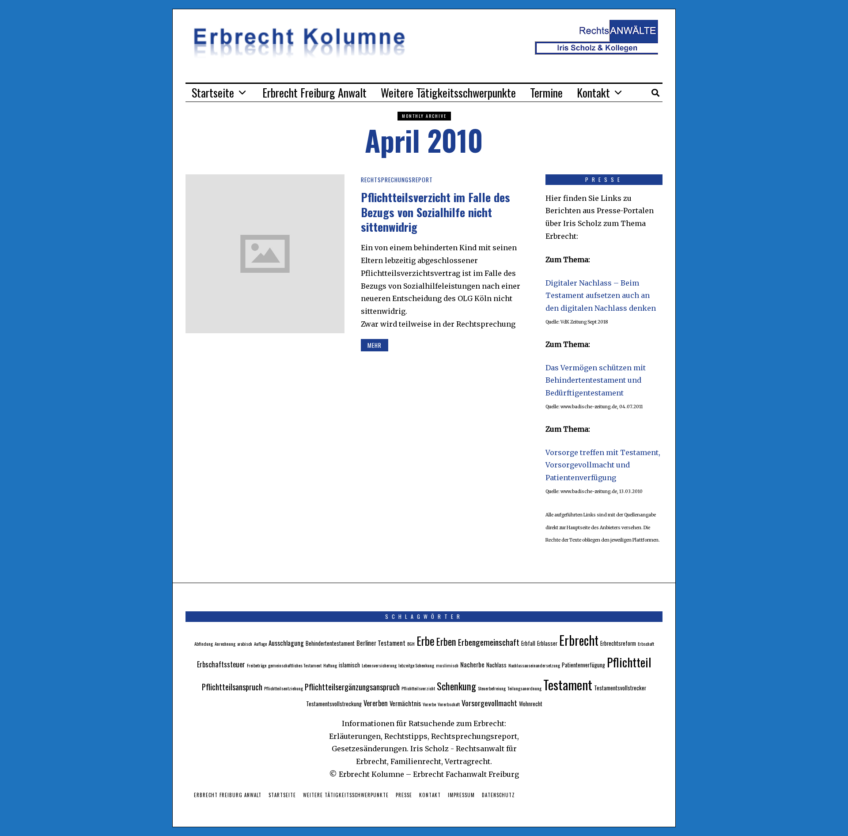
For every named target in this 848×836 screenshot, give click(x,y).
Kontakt (593, 92)
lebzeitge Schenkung (416, 665)
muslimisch (447, 665)
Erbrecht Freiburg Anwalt (314, 92)
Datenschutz (498, 794)
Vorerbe (429, 704)
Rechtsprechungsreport (397, 179)
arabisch (244, 643)
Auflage (260, 643)
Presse (404, 794)
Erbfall (528, 643)
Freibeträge (256, 665)
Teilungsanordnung (524, 688)
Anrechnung (225, 643)
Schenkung (456, 685)
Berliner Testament (380, 643)
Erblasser (547, 643)
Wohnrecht (530, 704)
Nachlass (496, 665)
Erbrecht (578, 640)
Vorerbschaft (449, 704)
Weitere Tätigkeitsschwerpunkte (448, 92)
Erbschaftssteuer (221, 664)
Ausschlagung (286, 643)
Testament (567, 684)
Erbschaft (646, 643)
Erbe (425, 641)
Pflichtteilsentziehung (283, 688)
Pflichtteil (629, 662)
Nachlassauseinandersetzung (534, 665)
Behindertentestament (330, 643)
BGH (411, 643)
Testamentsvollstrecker (620, 688)
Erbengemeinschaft (488, 642)
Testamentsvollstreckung (334, 704)
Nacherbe (472, 664)
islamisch (349, 665)
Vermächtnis (405, 703)
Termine (546, 92)
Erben (446, 641)
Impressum (461, 794)
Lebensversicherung (379, 665)
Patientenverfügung (583, 665)
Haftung (330, 665)
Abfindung (203, 643)
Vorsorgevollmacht (489, 702)
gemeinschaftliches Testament (295, 665)
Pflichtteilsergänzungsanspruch (352, 687)
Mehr (374, 345)
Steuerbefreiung (492, 688)
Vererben (375, 703)
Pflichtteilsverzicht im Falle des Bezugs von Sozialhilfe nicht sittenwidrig (435, 212)
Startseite (213, 92)
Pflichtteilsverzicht (418, 688)
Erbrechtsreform (618, 643)
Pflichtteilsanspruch (232, 687)
